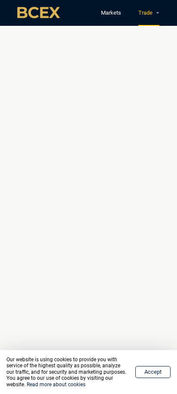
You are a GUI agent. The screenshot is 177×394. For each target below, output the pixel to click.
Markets (111, 12)
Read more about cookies (56, 385)
